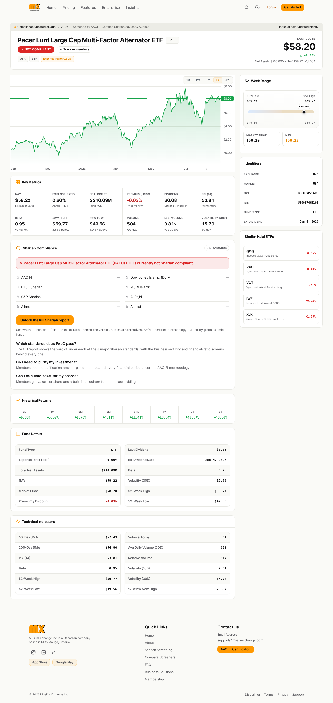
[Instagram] (33, 652)
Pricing (68, 7)
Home (51, 7)
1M (208, 80)
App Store (39, 662)
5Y (227, 80)
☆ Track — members (74, 49)
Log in (271, 7)
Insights (132, 7)
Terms (269, 694)
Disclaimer (252, 694)
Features (88, 7)
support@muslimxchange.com (240, 640)
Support (298, 694)
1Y (217, 80)
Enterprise (111, 7)
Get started (292, 7)
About (149, 643)
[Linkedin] (43, 652)
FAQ (148, 664)
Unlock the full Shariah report (44, 320)
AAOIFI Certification (236, 649)
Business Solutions (159, 672)
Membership (154, 679)
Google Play (65, 662)
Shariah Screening (158, 650)
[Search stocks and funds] (246, 7)
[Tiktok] (53, 652)
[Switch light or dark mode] (257, 7)
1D (188, 80)
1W (198, 80)
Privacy (282, 694)
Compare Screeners (160, 657)
